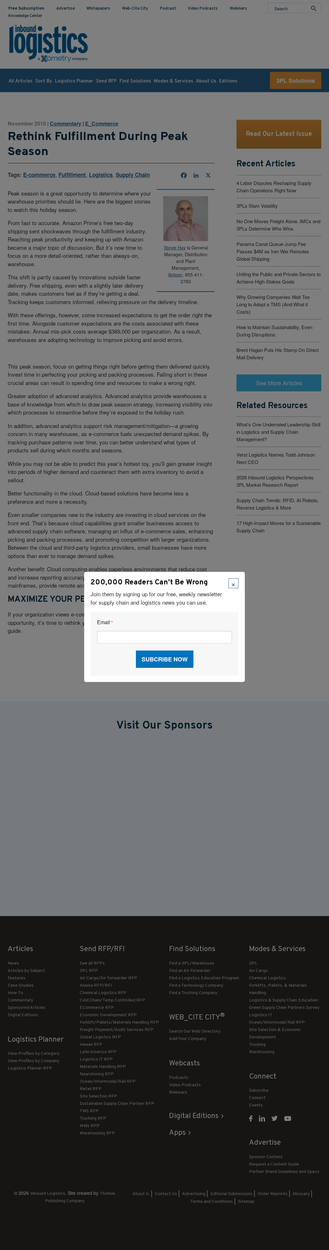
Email (105, 622)
